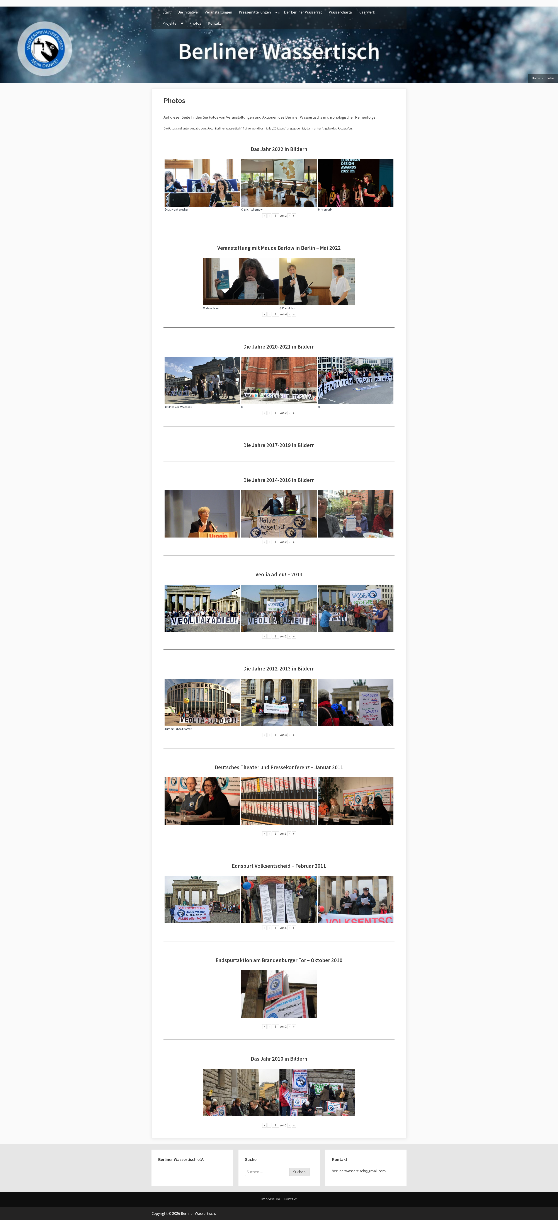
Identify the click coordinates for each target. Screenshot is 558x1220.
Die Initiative (187, 12)
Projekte (169, 23)
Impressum (270, 1199)
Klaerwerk (367, 12)
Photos (195, 23)
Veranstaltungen (218, 12)
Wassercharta (340, 12)
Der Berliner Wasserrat (303, 12)
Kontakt (214, 23)
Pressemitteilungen (255, 12)
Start (167, 12)
